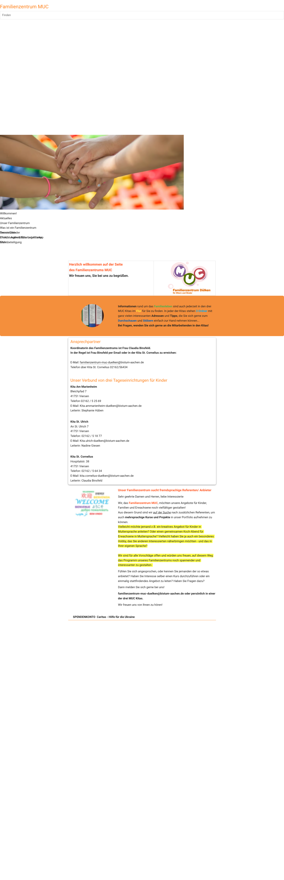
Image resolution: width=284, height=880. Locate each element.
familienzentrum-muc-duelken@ (100, 362)
